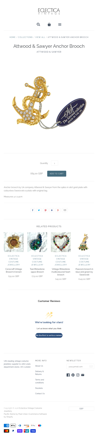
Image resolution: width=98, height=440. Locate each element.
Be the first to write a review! (49, 335)
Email (65, 210)
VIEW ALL (40, 37)
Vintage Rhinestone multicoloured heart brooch (60, 272)
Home (13, 37)
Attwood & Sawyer (49, 52)
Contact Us (40, 394)
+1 (58, 210)
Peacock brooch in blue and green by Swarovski (84, 272)
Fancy (52, 210)
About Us (39, 366)
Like (32, 210)
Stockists (39, 388)
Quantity (44, 163)
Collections (25, 37)
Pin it (45, 210)
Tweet (39, 210)
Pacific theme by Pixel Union (16, 414)
